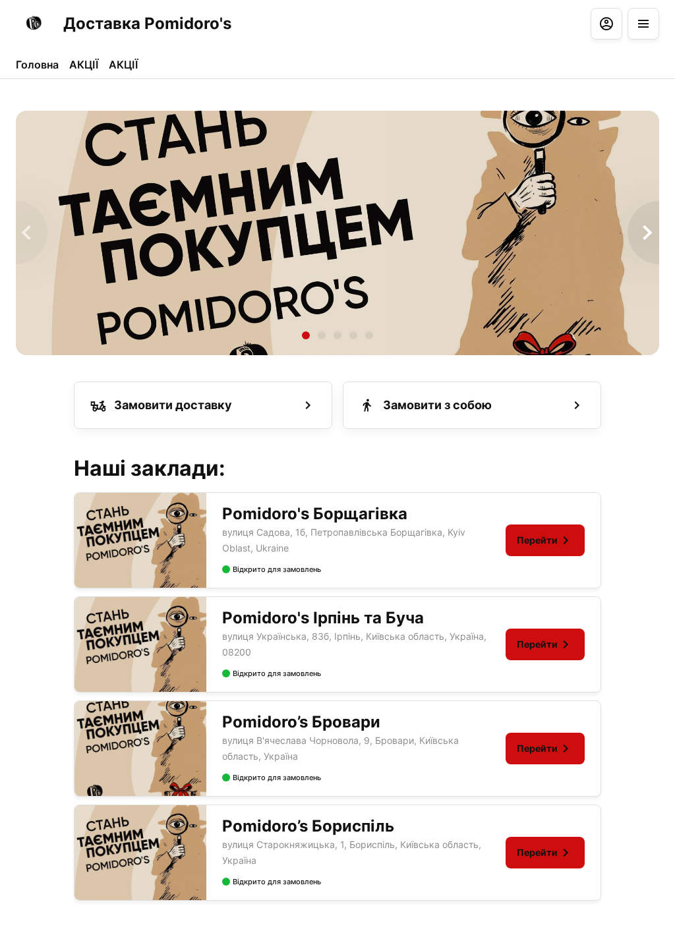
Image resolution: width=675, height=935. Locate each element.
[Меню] (643, 24)
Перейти (537, 540)
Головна (37, 64)
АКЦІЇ (83, 64)
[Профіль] (606, 24)
